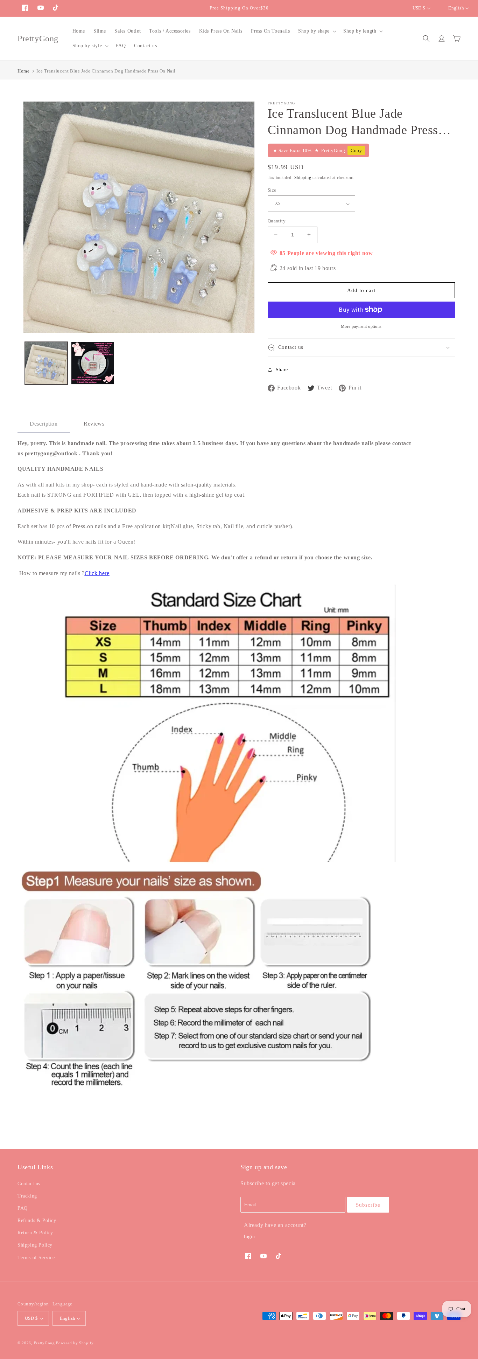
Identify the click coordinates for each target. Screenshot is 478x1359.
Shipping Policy (34, 1245)
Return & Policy (35, 1232)
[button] (316, 31)
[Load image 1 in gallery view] (46, 363)
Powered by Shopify (75, 1343)
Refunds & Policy (36, 1220)
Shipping (302, 177)
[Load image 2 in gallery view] (92, 363)
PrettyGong (44, 1343)
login (249, 1236)
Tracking (27, 1196)
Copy (356, 150)
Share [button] (282, 369)
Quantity (277, 220)
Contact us (28, 1183)
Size (272, 190)
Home (23, 71)
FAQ (22, 1208)
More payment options (361, 326)
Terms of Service (36, 1257)
